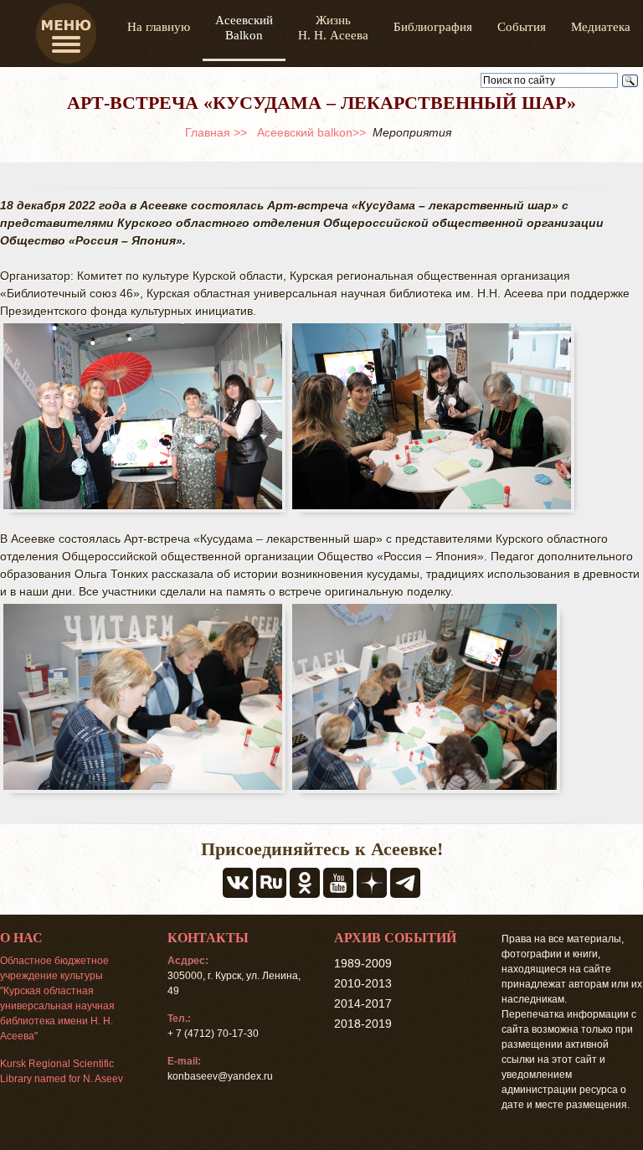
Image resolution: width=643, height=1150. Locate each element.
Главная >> (216, 132)
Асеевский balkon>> (311, 132)
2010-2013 (363, 983)
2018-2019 (363, 1023)
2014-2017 (363, 1003)
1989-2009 (363, 963)
